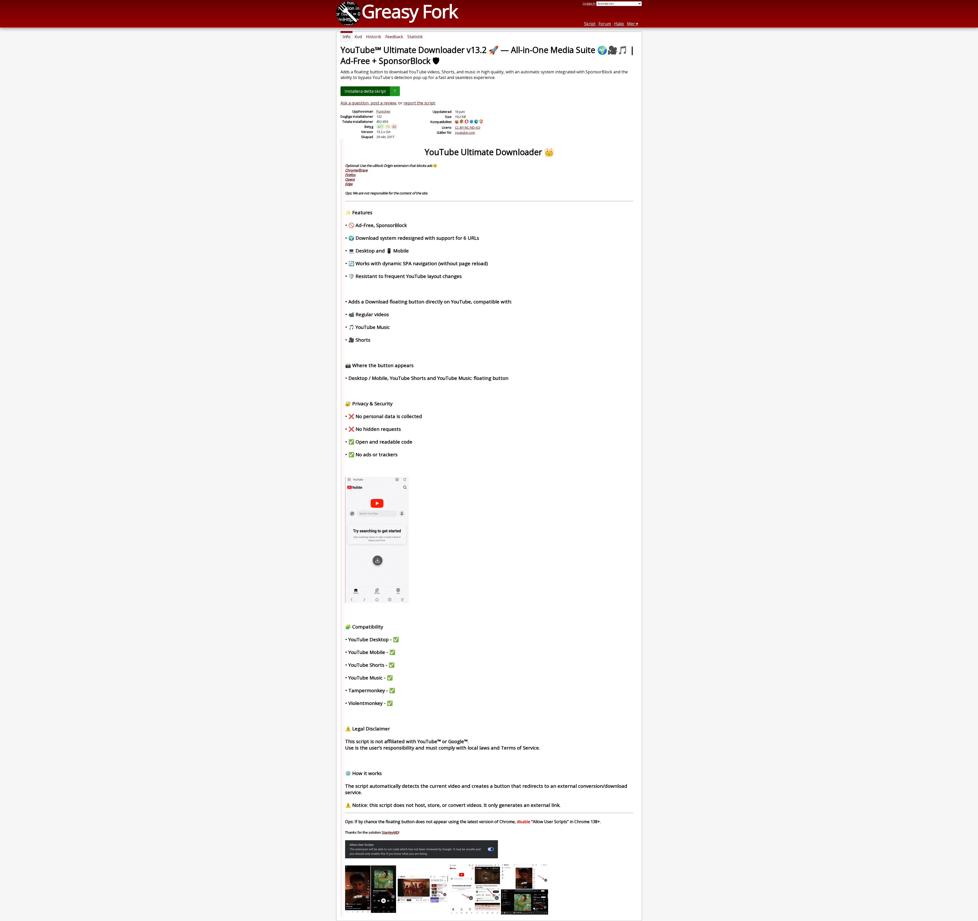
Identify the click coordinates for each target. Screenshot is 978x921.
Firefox (350, 174)
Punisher (383, 111)
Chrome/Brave (356, 170)
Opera (350, 179)
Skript (589, 23)
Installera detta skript (365, 91)
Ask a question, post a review (368, 103)
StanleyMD (390, 832)
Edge (348, 184)
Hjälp (619, 23)
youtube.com (465, 132)
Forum (605, 23)
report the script (419, 103)
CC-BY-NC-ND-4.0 (467, 127)
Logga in (589, 3)
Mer (631, 23)
